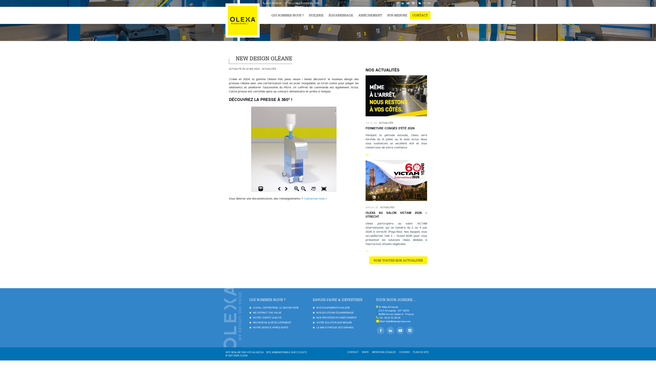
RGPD (365, 352)
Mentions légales (384, 352)
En (428, 3)
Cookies (404, 352)
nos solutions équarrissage (335, 312)
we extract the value (267, 312)
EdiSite (302, 352)
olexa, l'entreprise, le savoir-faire (276, 307)
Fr (424, 3)
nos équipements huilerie (333, 307)
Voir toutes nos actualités (398, 260)
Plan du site (421, 352)
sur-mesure (397, 15)
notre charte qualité (267, 317)
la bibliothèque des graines (334, 327)
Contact (420, 15)
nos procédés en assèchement (336, 317)
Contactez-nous (314, 198)
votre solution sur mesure (334, 322)
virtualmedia (255, 352)
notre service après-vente (270, 327)
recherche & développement (272, 322)
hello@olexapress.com (398, 321)
